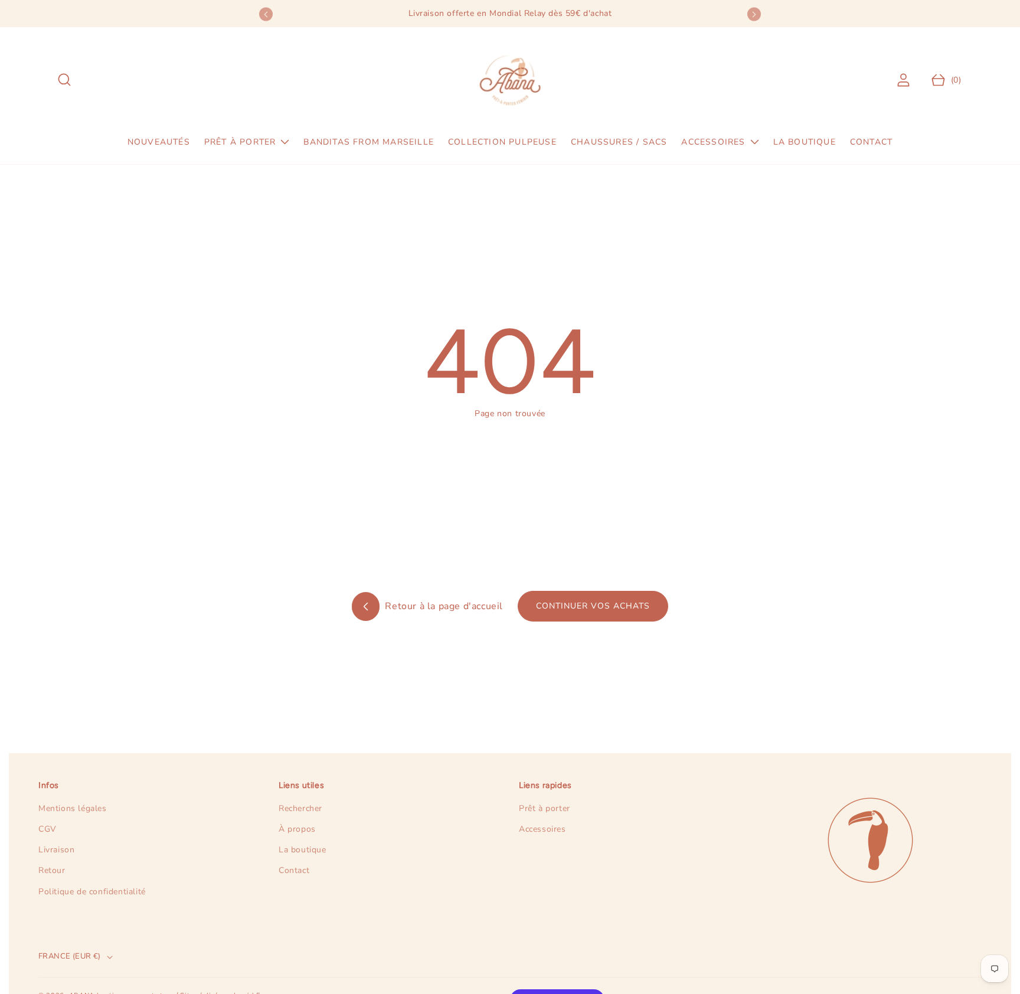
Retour (52, 870)
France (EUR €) (69, 956)
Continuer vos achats (593, 606)
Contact (294, 870)
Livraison (56, 849)
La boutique (302, 849)
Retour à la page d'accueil (442, 606)
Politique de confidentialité (92, 891)
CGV (47, 829)
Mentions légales (72, 808)
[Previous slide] (266, 14)
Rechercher (300, 808)
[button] (65, 80)
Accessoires (542, 829)
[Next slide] (754, 14)
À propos (297, 829)
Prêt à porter (544, 808)
